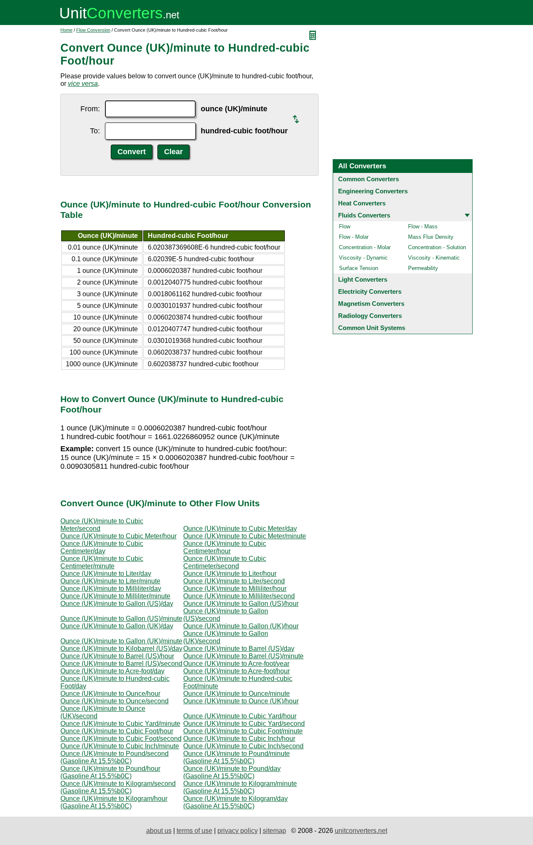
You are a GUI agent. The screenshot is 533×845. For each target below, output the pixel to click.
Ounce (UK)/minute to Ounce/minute (236, 693)
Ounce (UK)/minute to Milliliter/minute (115, 596)
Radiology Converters (370, 315)
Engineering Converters (373, 191)
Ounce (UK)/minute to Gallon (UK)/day (116, 626)
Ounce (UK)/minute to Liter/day (105, 573)
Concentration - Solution (437, 247)
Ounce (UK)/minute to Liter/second (234, 581)
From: (90, 109)
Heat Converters (362, 203)
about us (159, 830)
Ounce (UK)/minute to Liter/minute (110, 581)
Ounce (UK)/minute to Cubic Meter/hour (118, 536)
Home (66, 30)
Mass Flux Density (430, 237)
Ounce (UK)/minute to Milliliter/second (239, 596)
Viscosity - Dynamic (363, 258)
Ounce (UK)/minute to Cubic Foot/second (121, 738)
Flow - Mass (423, 226)
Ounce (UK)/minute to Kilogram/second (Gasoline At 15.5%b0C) (118, 787)
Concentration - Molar (365, 247)
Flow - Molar (354, 237)
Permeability (423, 268)
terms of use (194, 830)
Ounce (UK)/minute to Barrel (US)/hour (117, 656)
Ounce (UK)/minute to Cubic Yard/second (244, 723)
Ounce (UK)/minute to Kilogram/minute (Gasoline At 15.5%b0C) (240, 787)
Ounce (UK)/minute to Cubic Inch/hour (239, 738)
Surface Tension (358, 268)
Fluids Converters (364, 215)
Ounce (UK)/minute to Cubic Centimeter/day (101, 547)
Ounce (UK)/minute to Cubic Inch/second (243, 746)
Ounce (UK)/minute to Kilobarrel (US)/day (121, 648)
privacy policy (237, 830)
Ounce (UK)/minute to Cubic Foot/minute (243, 731)
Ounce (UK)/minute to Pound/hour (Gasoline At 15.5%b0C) (110, 772)
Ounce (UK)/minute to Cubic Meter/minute (244, 536)
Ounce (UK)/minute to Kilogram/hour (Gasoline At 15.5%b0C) (113, 802)
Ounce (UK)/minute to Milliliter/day (110, 588)
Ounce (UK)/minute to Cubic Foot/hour (116, 731)
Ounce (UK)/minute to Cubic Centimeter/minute (101, 562)
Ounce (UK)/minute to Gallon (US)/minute (121, 618)
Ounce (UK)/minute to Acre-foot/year (236, 663)
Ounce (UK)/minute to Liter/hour (229, 573)
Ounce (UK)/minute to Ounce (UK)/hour (241, 701)
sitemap (274, 830)
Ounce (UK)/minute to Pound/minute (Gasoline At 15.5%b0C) (236, 757)
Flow (344, 226)
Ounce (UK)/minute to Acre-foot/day (112, 671)
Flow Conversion (93, 30)
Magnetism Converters (371, 303)
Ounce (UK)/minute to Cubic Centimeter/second (224, 562)
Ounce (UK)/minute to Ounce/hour (110, 693)
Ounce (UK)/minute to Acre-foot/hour (236, 671)
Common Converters (368, 178)
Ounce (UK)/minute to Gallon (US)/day (116, 603)
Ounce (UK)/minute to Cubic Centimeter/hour (224, 547)
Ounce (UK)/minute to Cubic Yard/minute (120, 723)
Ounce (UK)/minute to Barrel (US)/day (238, 648)
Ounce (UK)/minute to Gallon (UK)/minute (121, 641)
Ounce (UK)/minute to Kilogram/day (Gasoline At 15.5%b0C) (235, 802)
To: (95, 131)
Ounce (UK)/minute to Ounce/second (114, 701)
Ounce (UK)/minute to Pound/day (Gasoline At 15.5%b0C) (232, 772)
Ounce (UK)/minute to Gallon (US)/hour (241, 603)
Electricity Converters (369, 291)
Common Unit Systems (371, 327)
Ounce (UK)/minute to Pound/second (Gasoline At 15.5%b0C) (114, 757)
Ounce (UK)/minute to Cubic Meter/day (240, 528)
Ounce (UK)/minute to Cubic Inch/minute (119, 746)
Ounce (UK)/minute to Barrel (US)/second (121, 663)
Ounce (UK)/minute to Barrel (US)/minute (243, 656)
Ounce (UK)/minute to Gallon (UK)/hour (241, 626)
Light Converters (362, 279)
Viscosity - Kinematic (434, 258)
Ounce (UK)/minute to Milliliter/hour (234, 588)
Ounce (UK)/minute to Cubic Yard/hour (239, 716)
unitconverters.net (361, 830)
